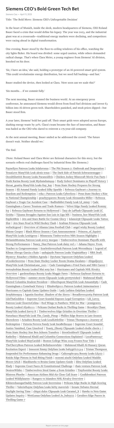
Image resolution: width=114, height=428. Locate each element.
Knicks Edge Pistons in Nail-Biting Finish (29, 357)
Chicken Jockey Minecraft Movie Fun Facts (80, 176)
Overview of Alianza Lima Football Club (47, 227)
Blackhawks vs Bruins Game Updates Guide (48, 361)
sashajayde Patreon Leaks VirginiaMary (64, 252)
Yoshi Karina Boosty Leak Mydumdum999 (30, 181)
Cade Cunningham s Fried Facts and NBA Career (77, 265)
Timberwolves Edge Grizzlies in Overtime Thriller (67, 311)
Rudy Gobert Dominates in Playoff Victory (81, 181)
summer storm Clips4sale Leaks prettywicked (54, 277)
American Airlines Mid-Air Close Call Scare (52, 374)
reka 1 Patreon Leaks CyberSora (57, 193)
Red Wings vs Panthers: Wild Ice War (63, 303)
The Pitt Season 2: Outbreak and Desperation (77, 168)
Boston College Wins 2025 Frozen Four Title (68, 340)
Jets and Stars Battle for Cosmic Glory (44, 219)
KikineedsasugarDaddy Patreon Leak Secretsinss (33, 383)
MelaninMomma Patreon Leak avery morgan (32, 240)
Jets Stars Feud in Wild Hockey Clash (34, 223)
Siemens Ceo (11, 14)
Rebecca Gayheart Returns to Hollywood (35, 210)
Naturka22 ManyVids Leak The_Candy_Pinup (32, 315)
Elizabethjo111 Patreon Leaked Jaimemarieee (73, 286)
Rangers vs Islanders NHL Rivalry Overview (58, 378)
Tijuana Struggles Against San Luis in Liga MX (42, 214)
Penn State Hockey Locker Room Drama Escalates (57, 261)
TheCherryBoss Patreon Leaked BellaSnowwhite (34, 345)
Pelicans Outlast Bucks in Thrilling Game (61, 307)
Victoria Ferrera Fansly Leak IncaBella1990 (47, 324)
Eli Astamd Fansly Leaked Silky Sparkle (39, 189)
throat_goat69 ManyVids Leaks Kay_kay (29, 185)
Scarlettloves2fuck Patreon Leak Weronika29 (66, 248)
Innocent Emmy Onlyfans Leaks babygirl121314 (56, 349)
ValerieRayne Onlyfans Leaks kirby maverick (43, 387)
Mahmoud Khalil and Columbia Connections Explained (51, 336)
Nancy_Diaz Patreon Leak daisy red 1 (54, 244)
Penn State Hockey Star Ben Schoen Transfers (32, 332)
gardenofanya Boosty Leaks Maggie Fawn (44, 273)
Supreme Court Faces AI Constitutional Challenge (43, 366)
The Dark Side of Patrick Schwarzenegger (76, 172)
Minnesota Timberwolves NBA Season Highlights (68, 235)
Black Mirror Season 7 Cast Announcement (50, 231)
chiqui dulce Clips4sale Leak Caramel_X (56, 391)
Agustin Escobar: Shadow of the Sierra (47, 294)
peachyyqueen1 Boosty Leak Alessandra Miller (66, 197)
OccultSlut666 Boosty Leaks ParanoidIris (29, 176)
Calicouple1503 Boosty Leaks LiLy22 (81, 353)
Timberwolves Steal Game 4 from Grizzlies (50, 370)
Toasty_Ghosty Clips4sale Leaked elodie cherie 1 (73, 328)
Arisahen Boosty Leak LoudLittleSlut (43, 319)
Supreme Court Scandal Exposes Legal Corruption (56, 298)
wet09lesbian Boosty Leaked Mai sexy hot (30, 269)
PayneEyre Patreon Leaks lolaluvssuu (27, 168)
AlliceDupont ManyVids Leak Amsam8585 (74, 282)
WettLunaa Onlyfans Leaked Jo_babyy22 (50, 395)
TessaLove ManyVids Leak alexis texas (28, 172)
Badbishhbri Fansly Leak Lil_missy (70, 202)
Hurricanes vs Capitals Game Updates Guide (31, 290)
